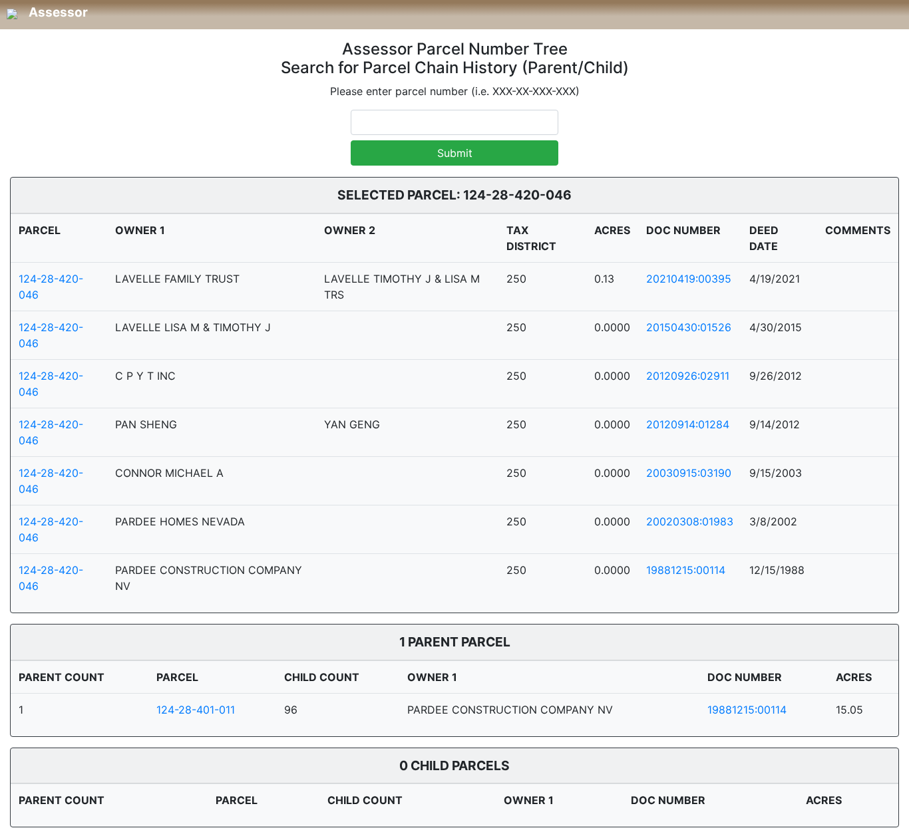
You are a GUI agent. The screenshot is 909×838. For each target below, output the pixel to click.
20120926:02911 (687, 375)
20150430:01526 (688, 327)
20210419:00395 (688, 278)
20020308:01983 (689, 521)
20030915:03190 (688, 473)
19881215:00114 (685, 570)
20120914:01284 (687, 424)
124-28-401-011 (195, 709)
